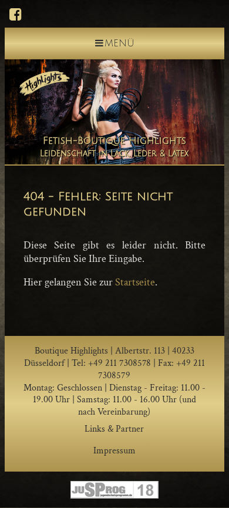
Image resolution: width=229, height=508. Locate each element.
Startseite (135, 282)
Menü (119, 43)
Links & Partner (114, 429)
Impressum (114, 451)
